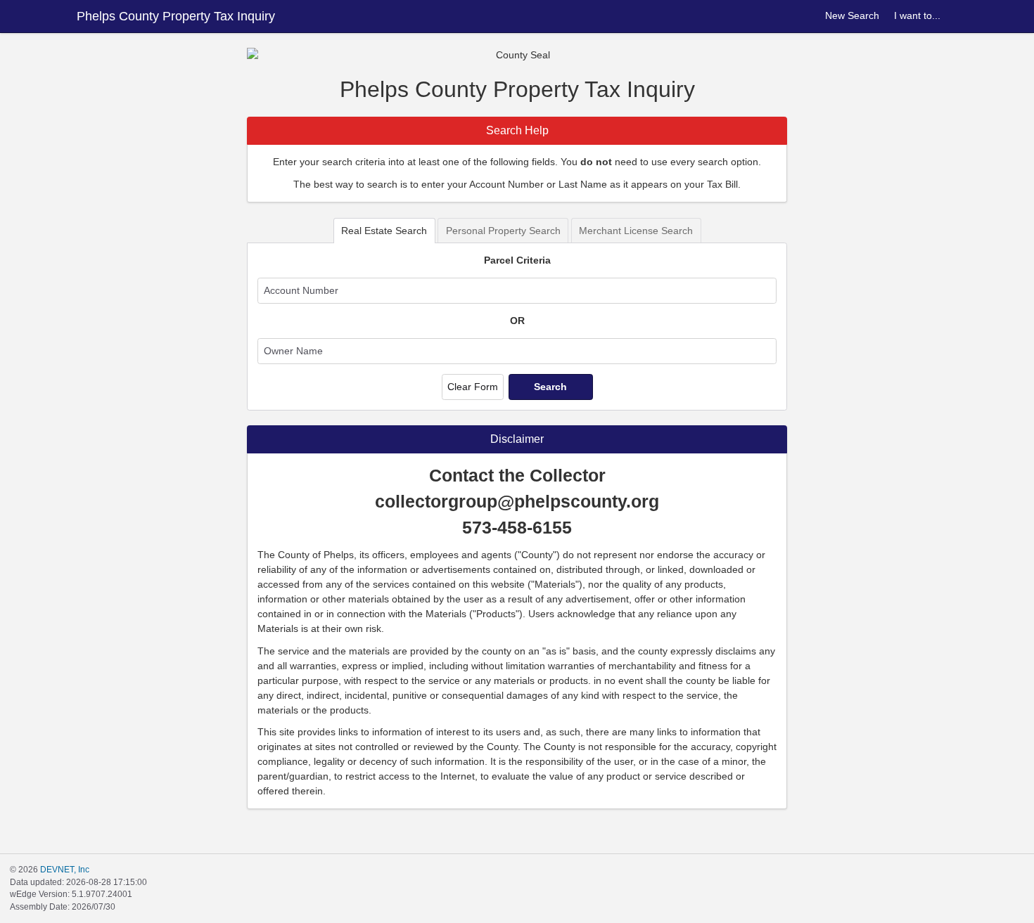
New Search (852, 15)
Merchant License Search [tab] (636, 230)
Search (550, 386)
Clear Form (472, 386)
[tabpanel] (517, 327)
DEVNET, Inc (64, 869)
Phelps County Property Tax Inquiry (176, 16)
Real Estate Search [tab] (384, 230)
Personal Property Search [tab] (503, 230)
